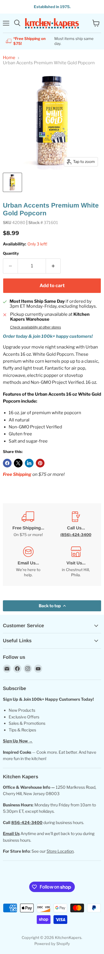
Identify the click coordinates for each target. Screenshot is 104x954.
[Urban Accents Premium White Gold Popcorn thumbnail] (12, 182)
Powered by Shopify (52, 943)
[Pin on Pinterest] (40, 463)
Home (9, 57)
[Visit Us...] (76, 562)
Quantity (11, 253)
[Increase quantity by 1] (53, 266)
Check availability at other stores (35, 327)
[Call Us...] (76, 524)
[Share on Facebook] (7, 463)
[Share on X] (18, 463)
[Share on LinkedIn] (29, 463)
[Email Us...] (28, 562)
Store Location (60, 851)
